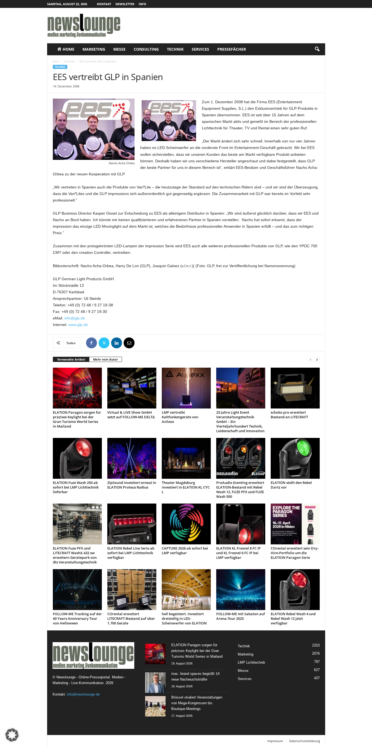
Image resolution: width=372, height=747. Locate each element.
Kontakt (104, 4)
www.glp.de (78, 324)
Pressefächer (231, 49)
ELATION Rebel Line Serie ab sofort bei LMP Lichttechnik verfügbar (130, 553)
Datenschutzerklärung (304, 741)
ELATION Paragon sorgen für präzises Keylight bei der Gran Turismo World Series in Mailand (77, 419)
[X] (104, 342)
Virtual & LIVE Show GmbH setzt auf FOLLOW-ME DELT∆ (131, 414)
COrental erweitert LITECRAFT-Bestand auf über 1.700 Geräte (131, 618)
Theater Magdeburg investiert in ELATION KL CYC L (186, 487)
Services (200, 49)
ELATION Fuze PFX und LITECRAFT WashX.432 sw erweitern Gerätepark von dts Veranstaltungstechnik (75, 555)
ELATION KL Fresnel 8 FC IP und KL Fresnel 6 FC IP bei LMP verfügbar (238, 553)
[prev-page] (310, 359)
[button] (317, 49)
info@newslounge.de (83, 694)
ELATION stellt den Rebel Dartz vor (291, 485)
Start (56, 61)
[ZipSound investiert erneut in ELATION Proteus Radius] (131, 458)
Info (142, 4)
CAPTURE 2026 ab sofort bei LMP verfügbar (185, 550)
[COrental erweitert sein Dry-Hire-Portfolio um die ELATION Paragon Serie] (295, 524)
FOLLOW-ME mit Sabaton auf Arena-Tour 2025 (240, 616)
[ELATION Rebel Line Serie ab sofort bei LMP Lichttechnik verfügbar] (131, 524)
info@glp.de (74, 318)
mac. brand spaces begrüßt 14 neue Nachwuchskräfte (195, 676)
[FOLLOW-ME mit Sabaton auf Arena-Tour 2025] (240, 589)
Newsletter (124, 4)
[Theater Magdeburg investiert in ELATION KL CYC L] (186, 458)
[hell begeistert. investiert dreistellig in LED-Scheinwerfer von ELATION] (186, 589)
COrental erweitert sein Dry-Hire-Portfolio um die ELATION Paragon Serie (294, 553)
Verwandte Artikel (71, 359)
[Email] (129, 342)
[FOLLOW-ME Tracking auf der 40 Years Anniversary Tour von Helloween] (77, 589)
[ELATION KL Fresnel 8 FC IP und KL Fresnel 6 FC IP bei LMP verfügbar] (240, 524)
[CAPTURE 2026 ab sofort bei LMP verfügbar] (186, 524)
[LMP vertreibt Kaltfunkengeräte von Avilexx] (186, 388)
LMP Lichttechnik (251, 662)
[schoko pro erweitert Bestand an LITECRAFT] (295, 388)
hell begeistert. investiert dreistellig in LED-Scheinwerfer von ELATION (184, 618)
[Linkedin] (116, 342)
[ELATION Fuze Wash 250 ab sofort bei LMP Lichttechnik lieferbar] (77, 458)
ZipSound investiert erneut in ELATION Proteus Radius (131, 485)
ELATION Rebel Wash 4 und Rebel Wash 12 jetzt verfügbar (293, 618)
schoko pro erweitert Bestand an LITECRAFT (289, 414)
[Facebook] (91, 342)
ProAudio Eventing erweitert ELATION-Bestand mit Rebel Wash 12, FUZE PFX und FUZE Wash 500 (240, 489)
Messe (119, 49)
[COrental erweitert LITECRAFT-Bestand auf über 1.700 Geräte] (131, 589)
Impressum (275, 741)
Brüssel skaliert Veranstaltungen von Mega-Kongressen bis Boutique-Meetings (196, 703)
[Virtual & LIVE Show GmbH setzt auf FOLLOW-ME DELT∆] (131, 388)
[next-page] (317, 359)
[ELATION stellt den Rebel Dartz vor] (295, 458)
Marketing (94, 49)
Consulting (146, 49)
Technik (175, 49)
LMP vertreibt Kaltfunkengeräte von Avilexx (180, 417)
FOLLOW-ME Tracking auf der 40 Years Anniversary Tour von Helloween (77, 618)
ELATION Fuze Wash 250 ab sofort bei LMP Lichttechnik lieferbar (76, 487)
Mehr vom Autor (105, 359)
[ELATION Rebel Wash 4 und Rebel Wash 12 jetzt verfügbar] (295, 589)
